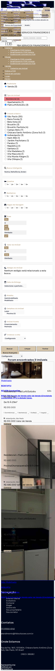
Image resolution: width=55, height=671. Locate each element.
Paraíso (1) (12, 143)
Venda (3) (12, 86)
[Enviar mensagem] (15, 41)
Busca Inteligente (14, 168)
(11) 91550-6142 (8, 629)
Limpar (27, 349)
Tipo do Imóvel (13, 95)
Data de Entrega (14, 282)
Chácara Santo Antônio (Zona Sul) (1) (26, 132)
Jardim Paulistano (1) (18, 140)
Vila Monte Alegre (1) (18, 156)
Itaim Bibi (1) (13, 138)
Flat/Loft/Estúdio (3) (17, 105)
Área (9, 216)
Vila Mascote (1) (15, 154)
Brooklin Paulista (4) (17, 127)
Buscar (10, 349)
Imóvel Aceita (13, 322)
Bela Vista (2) (14, 122)
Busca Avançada (10, 353)
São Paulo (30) (15, 116)
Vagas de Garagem (15, 205)
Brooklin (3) (13, 124)
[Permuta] (12, 327)
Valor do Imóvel (13, 245)
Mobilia (10, 295)
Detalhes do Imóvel (15, 308)
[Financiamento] (12, 324)
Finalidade (11, 84)
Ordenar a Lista (13, 335)
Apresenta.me (8, 665)
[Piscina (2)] (14, 313)
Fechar (45, 349)
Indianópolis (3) (15, 135)
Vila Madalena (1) (15, 151)
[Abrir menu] (1, 44)
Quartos (10, 181)
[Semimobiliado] (11, 298)
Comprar (7, 424)
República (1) (13, 146)
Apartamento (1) (15, 102)
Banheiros (11, 193)
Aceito (27, 25)
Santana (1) (12, 148)
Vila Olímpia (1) (15, 159)
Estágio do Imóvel (14, 268)
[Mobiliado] (11, 300)
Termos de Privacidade (13, 25)
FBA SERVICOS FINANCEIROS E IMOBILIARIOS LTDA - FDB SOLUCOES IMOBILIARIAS (27, 5)
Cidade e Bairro (14, 114)
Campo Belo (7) (15, 130)
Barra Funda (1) (14, 119)
